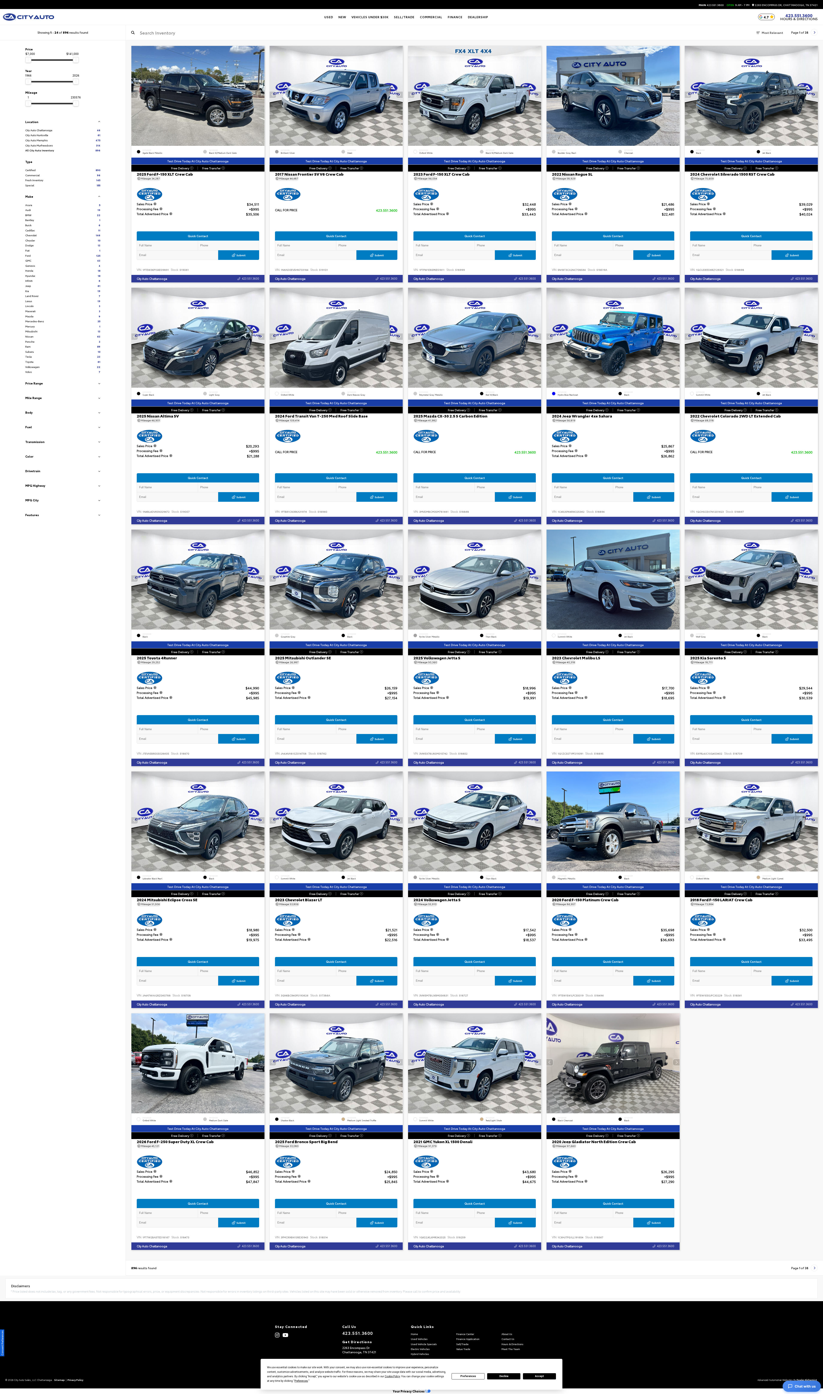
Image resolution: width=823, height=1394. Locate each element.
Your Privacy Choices (409, 1391)
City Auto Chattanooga (152, 278)
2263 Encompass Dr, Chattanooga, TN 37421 (786, 5)
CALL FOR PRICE (286, 210)
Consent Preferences (2, 1342)
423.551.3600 (711, 5)
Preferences (468, 1376)
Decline (503, 1376)
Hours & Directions (799, 18)
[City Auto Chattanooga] (28, 17)
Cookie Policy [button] (392, 1376)
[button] (261, 94)
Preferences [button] (301, 1380)
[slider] (28, 60)
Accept (539, 1376)
